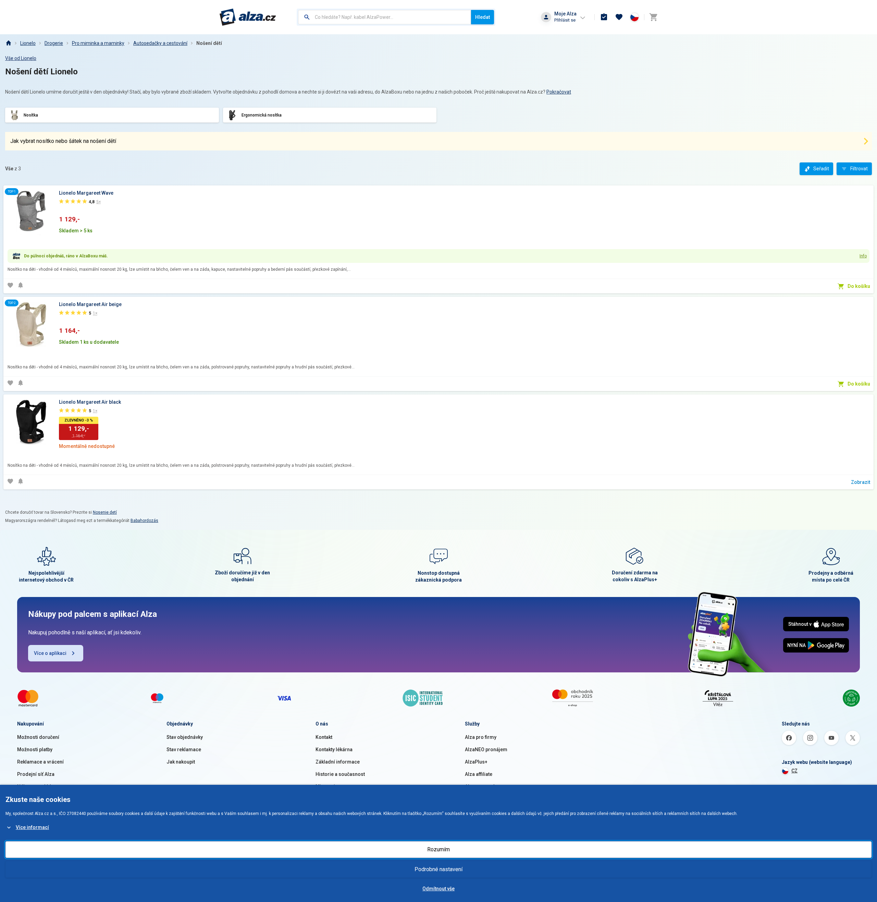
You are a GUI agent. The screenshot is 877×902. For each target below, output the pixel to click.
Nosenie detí (105, 512)
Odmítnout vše (438, 888)
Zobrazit (860, 482)
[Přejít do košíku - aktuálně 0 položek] (653, 17)
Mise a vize (328, 786)
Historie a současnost (340, 774)
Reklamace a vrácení (40, 762)
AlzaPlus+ (476, 762)
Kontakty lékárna (334, 749)
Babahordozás (144, 520)
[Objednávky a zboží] (604, 17)
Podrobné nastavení (438, 869)
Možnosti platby (34, 749)
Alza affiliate (478, 774)
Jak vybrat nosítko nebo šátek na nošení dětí (63, 141)
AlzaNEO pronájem (486, 749)
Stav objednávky (184, 737)
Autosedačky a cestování (160, 43)
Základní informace (338, 762)
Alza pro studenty (484, 786)
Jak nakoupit (180, 762)
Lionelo (28, 43)
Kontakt (324, 737)
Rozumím (438, 849)
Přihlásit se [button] (565, 20)
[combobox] (384, 17)
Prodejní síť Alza (35, 774)
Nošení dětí (209, 43)
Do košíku (859, 286)
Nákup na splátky (35, 786)
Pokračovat (558, 92)
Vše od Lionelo (20, 58)
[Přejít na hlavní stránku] (248, 17)
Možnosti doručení (38, 737)
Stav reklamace (183, 749)
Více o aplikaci (50, 653)
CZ (794, 770)
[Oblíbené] (619, 17)
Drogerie (54, 43)
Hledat (482, 17)
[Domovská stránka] (8, 43)
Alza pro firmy (480, 737)
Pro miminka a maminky (98, 43)
